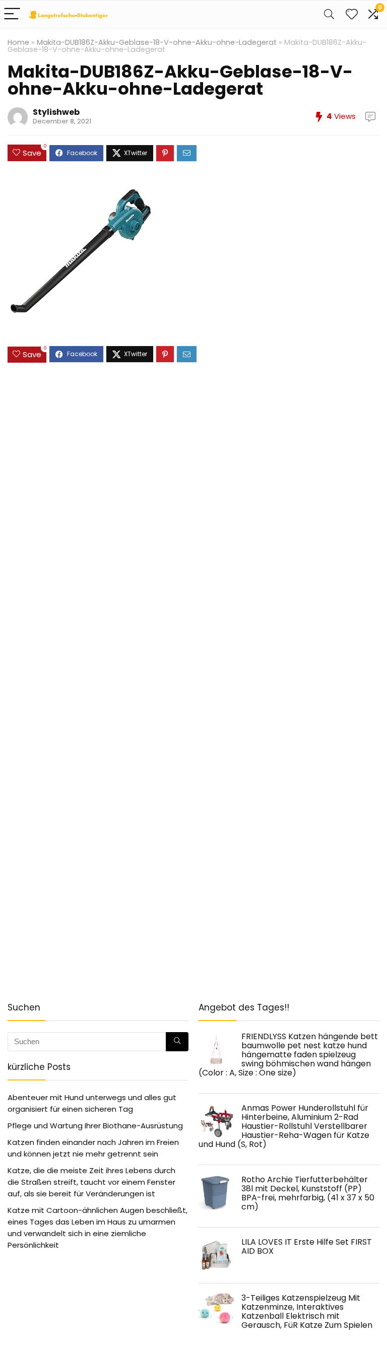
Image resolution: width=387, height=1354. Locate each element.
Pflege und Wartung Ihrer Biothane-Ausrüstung (95, 1125)
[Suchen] (177, 1041)
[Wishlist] (352, 14)
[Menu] (12, 14)
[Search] (329, 14)
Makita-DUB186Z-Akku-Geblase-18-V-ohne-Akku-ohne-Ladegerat (157, 42)
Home (18, 42)
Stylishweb (56, 112)
